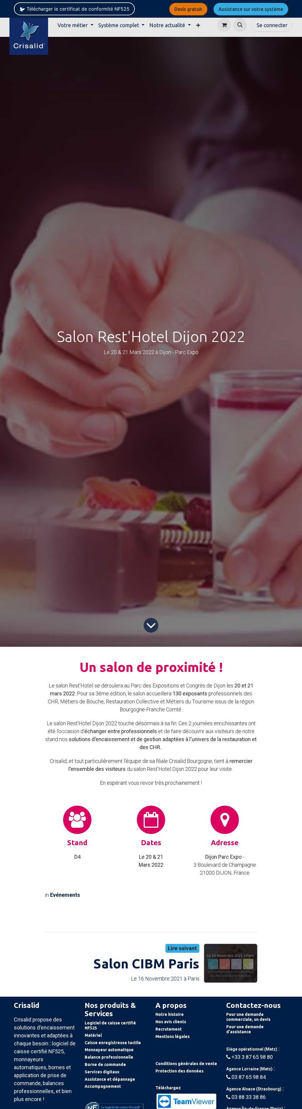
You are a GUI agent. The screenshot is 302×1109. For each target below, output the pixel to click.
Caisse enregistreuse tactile (113, 1042)
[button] (240, 25)
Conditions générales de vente (186, 1063)
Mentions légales (172, 1036)
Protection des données (179, 1071)
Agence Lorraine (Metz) (249, 1069)
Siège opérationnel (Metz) (251, 1049)
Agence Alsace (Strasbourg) (253, 1089)
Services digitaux (102, 1071)
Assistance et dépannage (110, 1079)
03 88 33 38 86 (249, 1097)
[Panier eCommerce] (224, 25)
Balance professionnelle (109, 1057)
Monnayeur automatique (109, 1049)
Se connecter (272, 25)
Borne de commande (105, 1064)
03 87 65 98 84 (249, 1077)
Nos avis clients (170, 1021)
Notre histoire (169, 1014)
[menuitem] (75, 25)
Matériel (93, 1035)
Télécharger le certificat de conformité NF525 (77, 9)
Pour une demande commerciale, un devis (248, 1017)
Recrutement (168, 1029)
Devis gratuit (188, 9)
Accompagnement (103, 1086)
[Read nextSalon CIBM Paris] (230, 963)
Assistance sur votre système (251, 9)
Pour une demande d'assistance (245, 1029)
